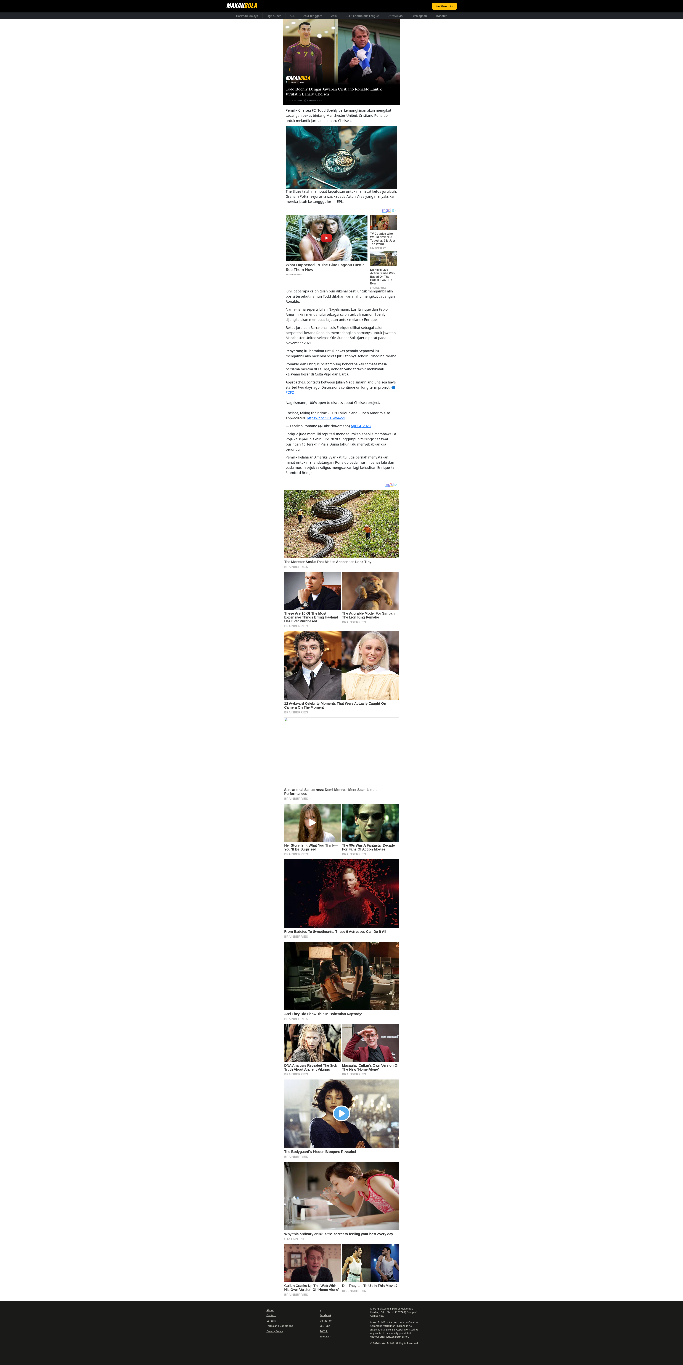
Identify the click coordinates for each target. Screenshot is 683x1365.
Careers (271, 1320)
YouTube (325, 1325)
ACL (292, 16)
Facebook (325, 1315)
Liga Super (274, 16)
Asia (334, 16)
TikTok (324, 1331)
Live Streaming (444, 6)
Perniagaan (419, 16)
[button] (341, 157)
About (270, 1310)
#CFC (290, 392)
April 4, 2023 (361, 425)
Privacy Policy (274, 1331)
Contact (271, 1315)
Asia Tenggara (312, 16)
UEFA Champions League (362, 16)
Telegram (325, 1336)
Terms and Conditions (279, 1325)
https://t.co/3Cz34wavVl (326, 418)
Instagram (326, 1320)
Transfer (441, 16)
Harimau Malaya (247, 16)
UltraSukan (395, 16)
